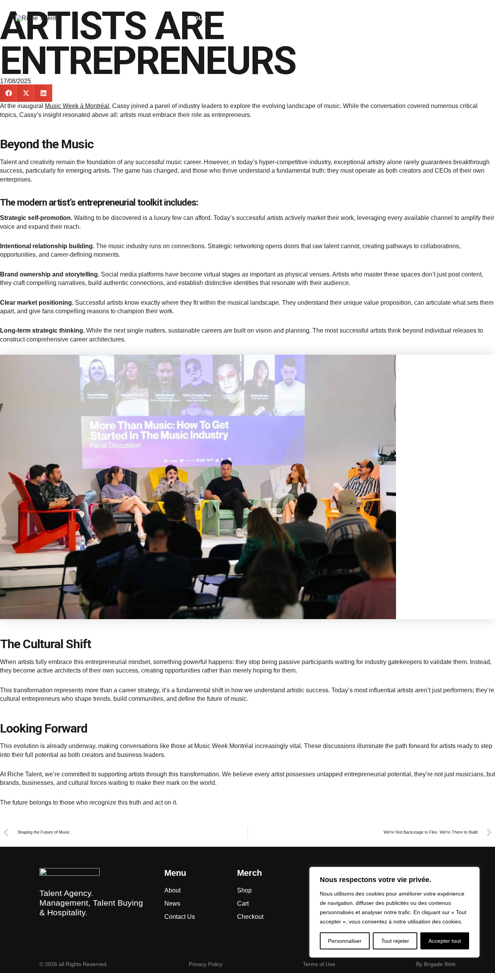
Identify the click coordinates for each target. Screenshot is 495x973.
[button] (320, 18)
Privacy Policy (205, 964)
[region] (394, 912)
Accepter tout (444, 941)
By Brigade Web (436, 964)
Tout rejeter (395, 941)
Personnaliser (345, 941)
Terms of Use (319, 964)
